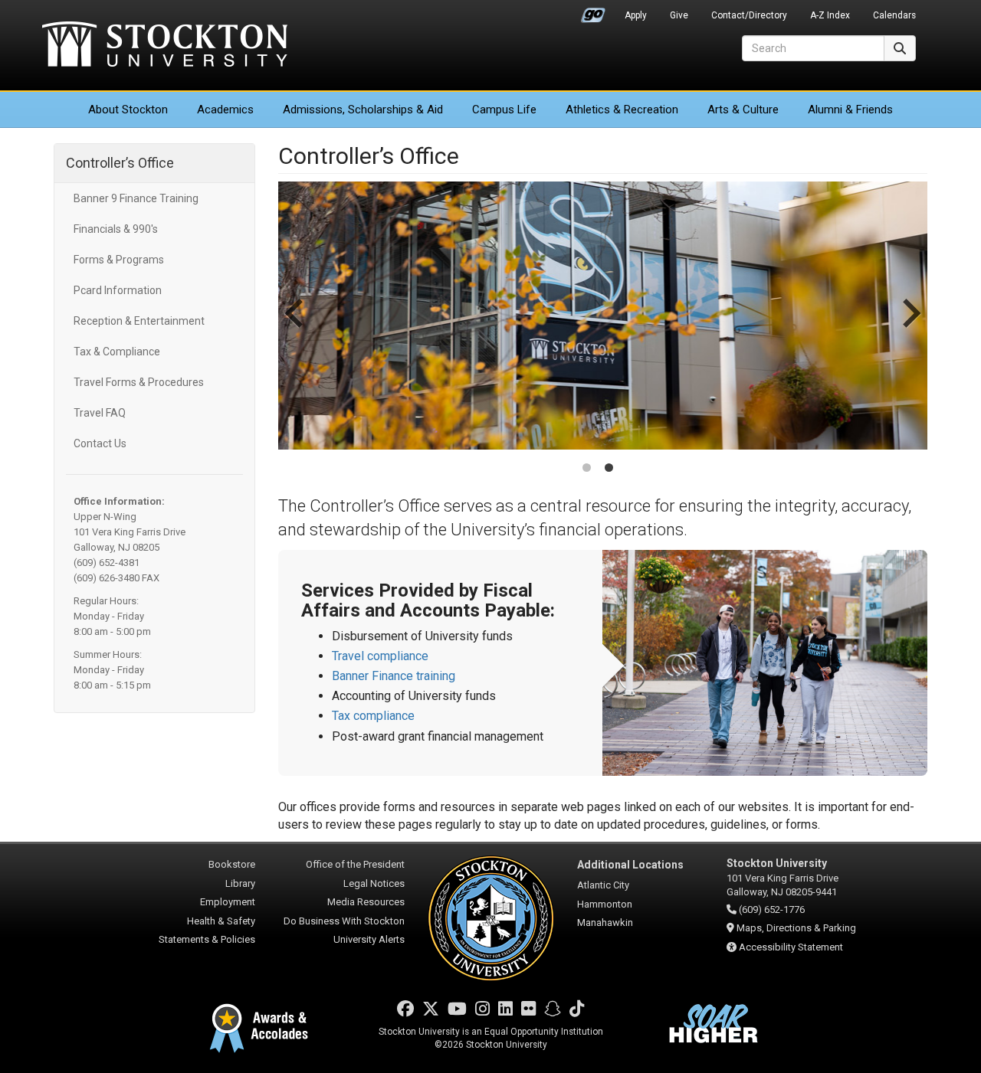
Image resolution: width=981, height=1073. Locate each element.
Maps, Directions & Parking (796, 928)
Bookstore (231, 864)
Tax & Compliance (117, 351)
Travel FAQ (100, 413)
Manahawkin (605, 922)
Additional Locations (630, 865)
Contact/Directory (749, 15)
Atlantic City (603, 885)
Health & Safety (221, 921)
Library (240, 883)
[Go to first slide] (909, 328)
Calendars (894, 15)
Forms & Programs (119, 260)
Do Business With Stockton (344, 921)
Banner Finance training (393, 676)
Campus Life (504, 109)
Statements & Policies (207, 939)
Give (679, 15)
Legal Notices (374, 883)
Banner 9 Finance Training (136, 198)
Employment (227, 902)
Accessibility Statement (791, 947)
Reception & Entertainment (139, 321)
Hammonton (604, 904)
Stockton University (164, 46)
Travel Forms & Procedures (139, 382)
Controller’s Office (120, 163)
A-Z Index (830, 15)
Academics (225, 109)
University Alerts (369, 939)
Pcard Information (118, 290)
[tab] (586, 467)
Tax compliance (373, 715)
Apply (636, 15)
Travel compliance (380, 656)
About (128, 109)
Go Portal (593, 11)
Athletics (622, 109)
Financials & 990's (116, 229)
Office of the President (355, 864)
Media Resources (366, 902)
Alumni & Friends (850, 109)
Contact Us (100, 443)
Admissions (363, 109)
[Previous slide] (296, 328)
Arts (743, 109)
